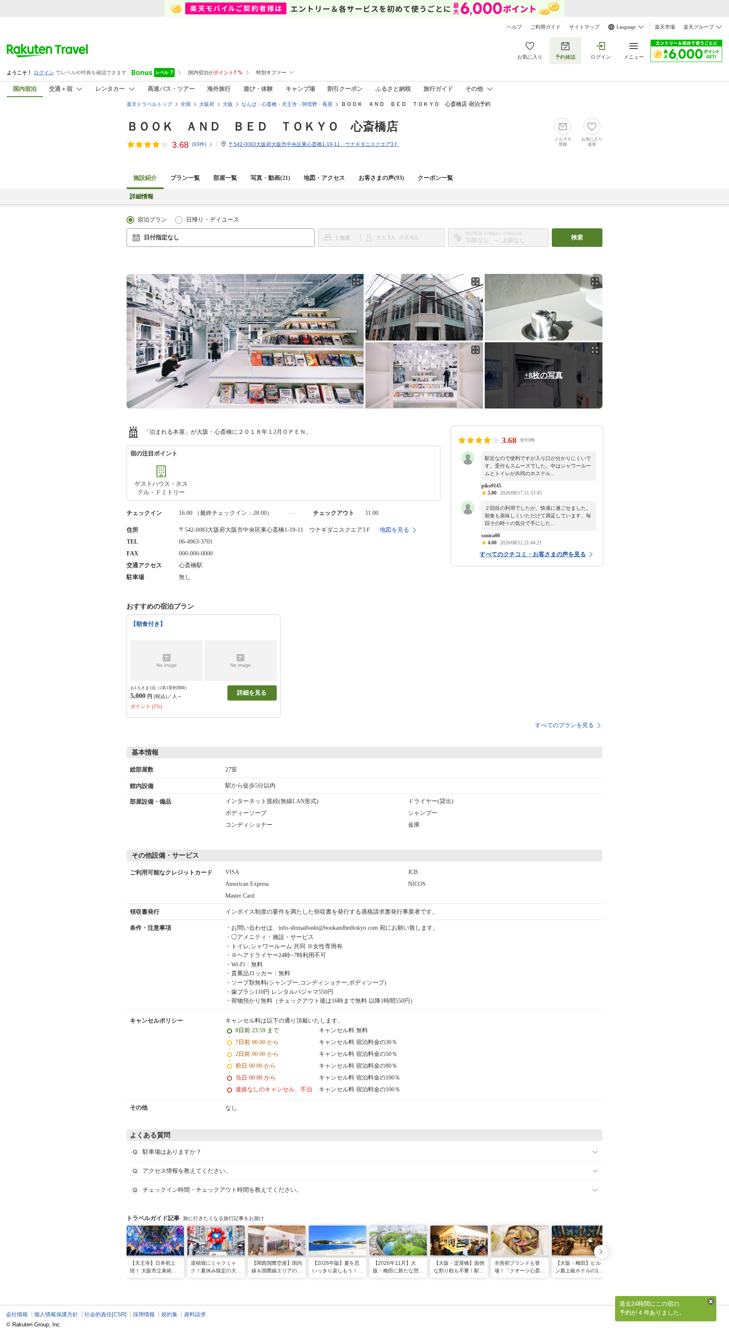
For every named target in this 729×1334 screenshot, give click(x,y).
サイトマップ (584, 27)
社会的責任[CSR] (105, 1314)
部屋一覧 (225, 178)
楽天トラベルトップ (149, 104)
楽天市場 (665, 27)
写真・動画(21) (270, 178)
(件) (199, 144)
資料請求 (195, 1314)
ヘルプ (514, 27)
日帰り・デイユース (212, 219)
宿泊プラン (152, 219)
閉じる (710, 1301)
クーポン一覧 (435, 178)
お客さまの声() (381, 178)
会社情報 (17, 1314)
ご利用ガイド (545, 27)
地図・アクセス (324, 178)
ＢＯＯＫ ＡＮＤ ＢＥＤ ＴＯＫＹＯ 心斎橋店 (262, 126)
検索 (577, 237)
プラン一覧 (185, 178)
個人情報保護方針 (56, 1314)
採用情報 (144, 1314)
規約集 (169, 1314)
